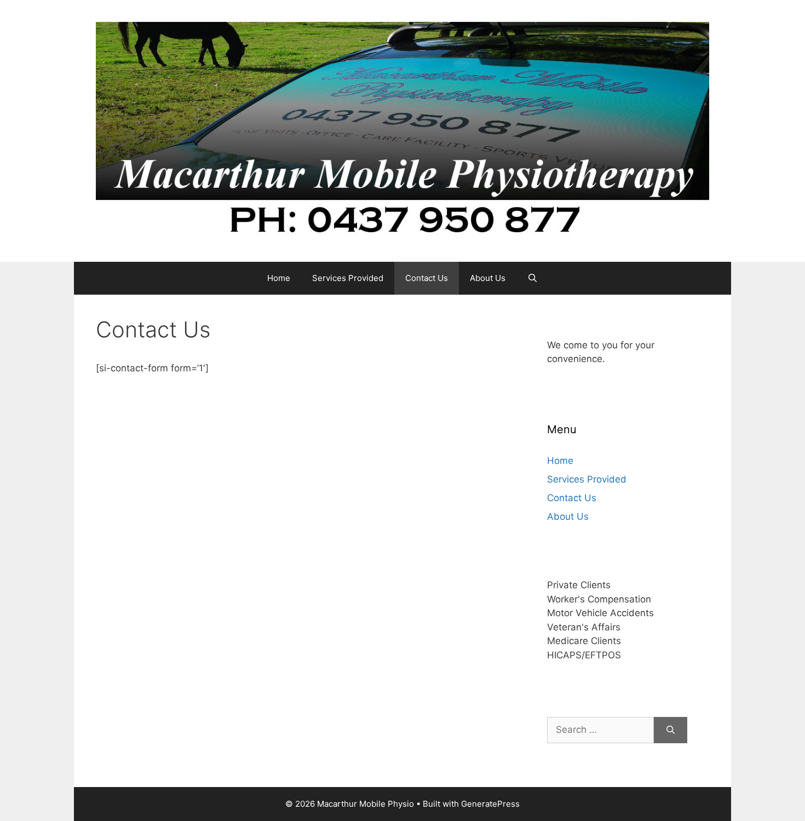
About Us (487, 278)
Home (278, 278)
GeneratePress (490, 804)
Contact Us (426, 278)
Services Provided (347, 278)
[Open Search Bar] (532, 278)
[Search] (670, 730)
